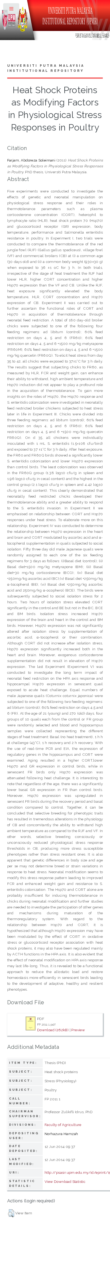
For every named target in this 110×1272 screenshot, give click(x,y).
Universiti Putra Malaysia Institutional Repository (46, 68)
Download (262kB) (53, 1030)
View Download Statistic (65, 1181)
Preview (78, 1030)
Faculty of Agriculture (63, 1125)
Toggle (11, 10)
